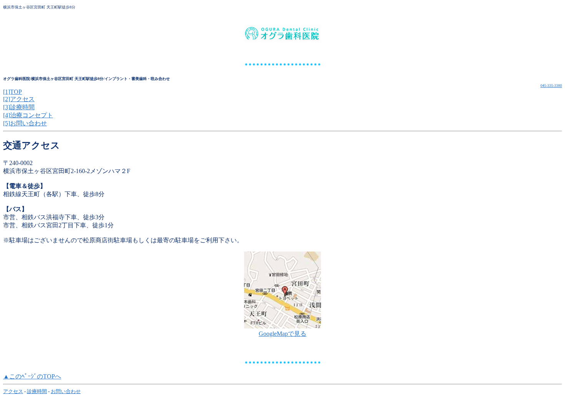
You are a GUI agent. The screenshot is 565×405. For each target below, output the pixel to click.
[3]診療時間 (19, 107)
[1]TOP (12, 91)
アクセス (13, 391)
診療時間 (37, 391)
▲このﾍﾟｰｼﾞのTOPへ (32, 376)
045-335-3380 (551, 85)
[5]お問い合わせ (25, 123)
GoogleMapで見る (282, 333)
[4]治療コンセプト (28, 115)
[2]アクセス (19, 99)
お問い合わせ (66, 391)
